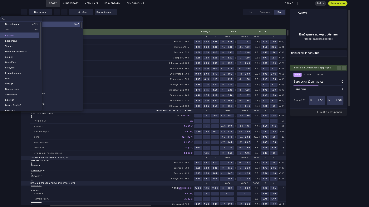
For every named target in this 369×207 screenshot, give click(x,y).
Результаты (113, 3)
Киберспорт (71, 3)
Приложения (135, 3)
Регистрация (338, 3)
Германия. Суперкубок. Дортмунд (175, 111)
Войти (320, 3)
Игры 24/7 (91, 3)
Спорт (53, 3)
